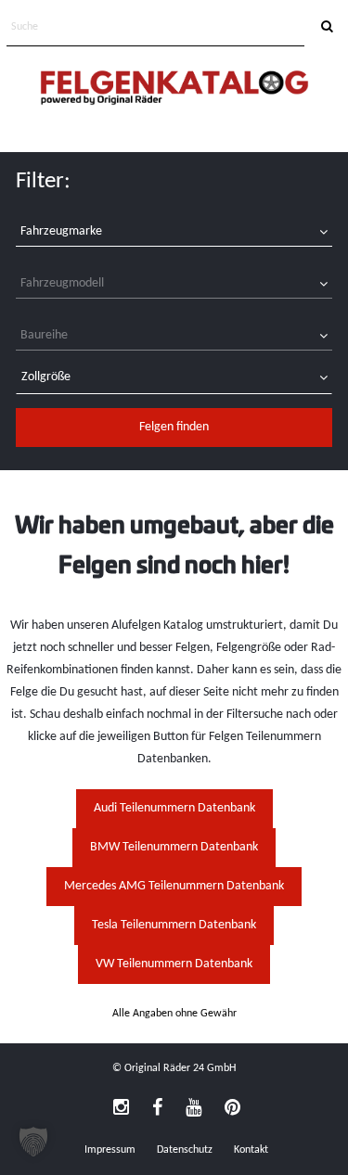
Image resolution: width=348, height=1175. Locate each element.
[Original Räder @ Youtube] (193, 1109)
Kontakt (251, 1150)
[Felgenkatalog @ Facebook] (157, 1109)
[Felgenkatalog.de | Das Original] (174, 89)
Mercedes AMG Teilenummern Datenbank (174, 886)
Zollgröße (46, 377)
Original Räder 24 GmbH (180, 1068)
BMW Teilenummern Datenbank (174, 847)
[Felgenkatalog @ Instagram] (121, 1109)
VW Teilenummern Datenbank (174, 964)
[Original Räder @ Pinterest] (232, 1109)
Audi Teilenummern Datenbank (174, 808)
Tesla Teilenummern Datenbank (174, 925)
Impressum (109, 1150)
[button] (33, 1141)
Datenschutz (185, 1150)
